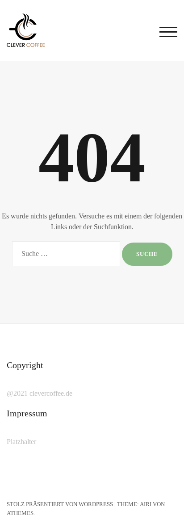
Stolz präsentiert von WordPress (60, 504)
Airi (145, 504)
